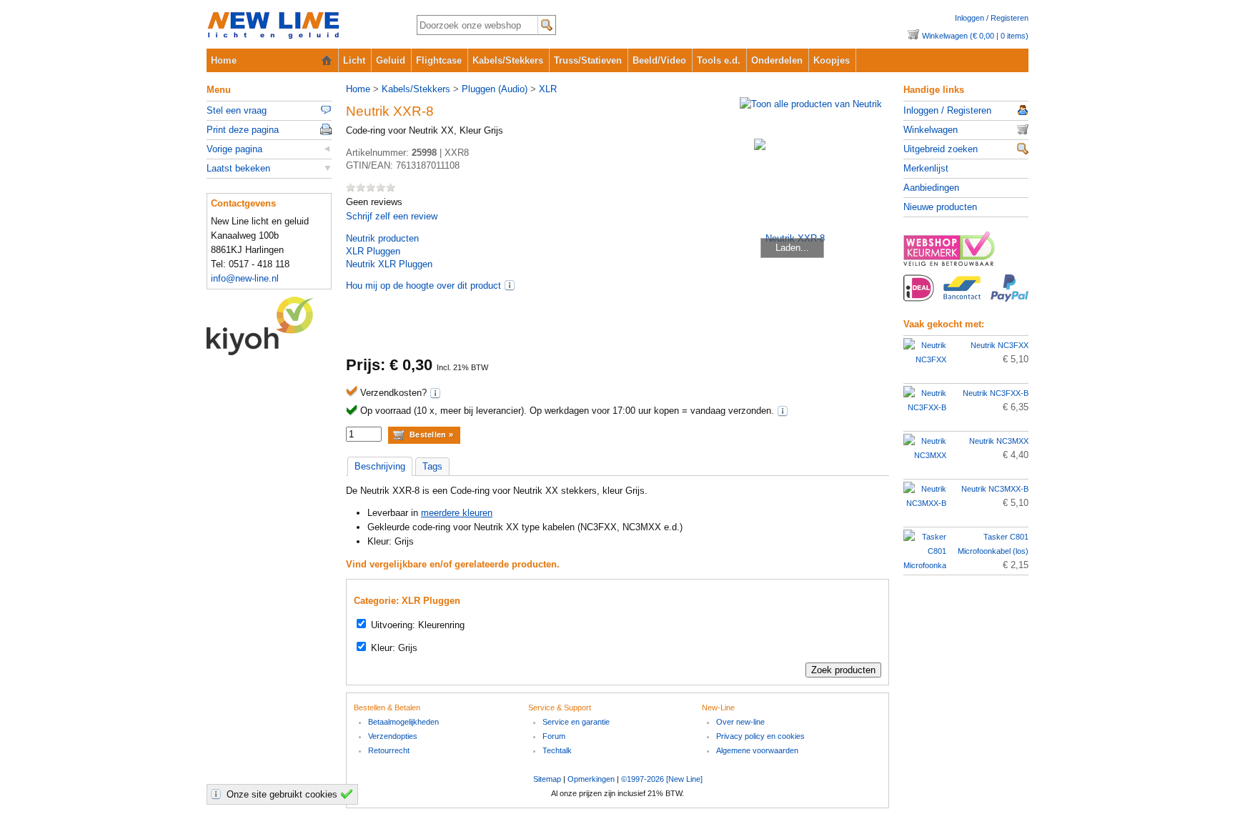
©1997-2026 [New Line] (662, 779)
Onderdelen (777, 60)
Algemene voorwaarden (757, 750)
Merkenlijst (925, 168)
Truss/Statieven (588, 60)
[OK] (348, 794)
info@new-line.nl (245, 278)
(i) (509, 285)
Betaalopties (965, 295)
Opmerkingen (591, 779)
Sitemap (547, 779)
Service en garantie (576, 722)
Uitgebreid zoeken (940, 149)
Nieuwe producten (940, 207)
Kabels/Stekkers (507, 60)
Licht (354, 60)
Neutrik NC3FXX (999, 345)
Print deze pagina (243, 129)
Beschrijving (379, 466)
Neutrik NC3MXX (998, 441)
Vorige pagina (234, 149)
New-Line (300, 26)
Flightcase (439, 60)
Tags (432, 466)
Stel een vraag (237, 110)
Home (224, 60)
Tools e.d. (718, 60)
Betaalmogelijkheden (403, 722)
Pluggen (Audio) (494, 89)
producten (382, 238)
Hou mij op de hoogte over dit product (423, 285)
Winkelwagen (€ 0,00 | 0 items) (975, 35)
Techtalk (557, 750)
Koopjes (831, 60)
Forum (553, 736)
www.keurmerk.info (965, 253)
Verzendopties (392, 736)
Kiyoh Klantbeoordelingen (269, 326)
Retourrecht (389, 750)
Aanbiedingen (931, 187)
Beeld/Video (659, 60)
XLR (548, 89)
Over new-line (740, 722)
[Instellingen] (218, 794)
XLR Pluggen (373, 251)
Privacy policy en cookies (760, 736)
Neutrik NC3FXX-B (995, 393)
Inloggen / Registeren (991, 18)
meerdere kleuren (456, 512)
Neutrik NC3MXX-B (994, 489)
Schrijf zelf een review (391, 216)
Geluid (390, 60)
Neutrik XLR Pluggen (389, 264)
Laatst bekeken (238, 168)
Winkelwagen (930, 129)
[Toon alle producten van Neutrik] (811, 104)
